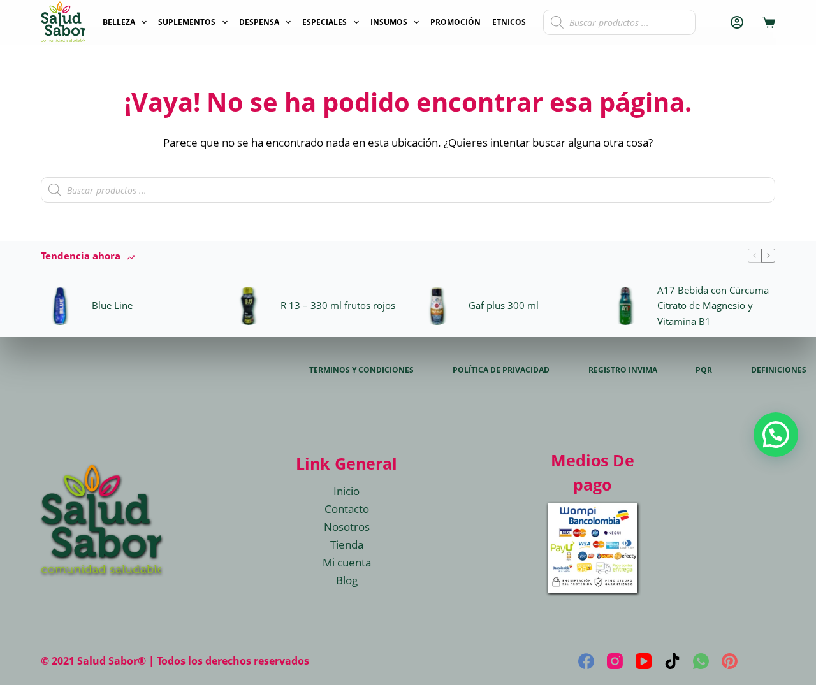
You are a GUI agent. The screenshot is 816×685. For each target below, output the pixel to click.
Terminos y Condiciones (361, 370)
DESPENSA (259, 22)
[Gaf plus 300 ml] (437, 306)
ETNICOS (509, 22)
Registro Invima (622, 370)
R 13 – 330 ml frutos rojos (337, 305)
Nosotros (347, 526)
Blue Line (112, 305)
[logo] (63, 22)
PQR (704, 370)
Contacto (346, 508)
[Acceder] (737, 22)
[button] (776, 434)
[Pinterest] (730, 661)
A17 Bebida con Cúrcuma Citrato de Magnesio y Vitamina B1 (713, 306)
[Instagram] (615, 661)
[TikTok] (672, 661)
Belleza (119, 22)
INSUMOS (388, 22)
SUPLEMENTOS (186, 22)
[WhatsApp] (701, 661)
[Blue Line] (60, 306)
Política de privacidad (501, 370)
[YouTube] (644, 661)
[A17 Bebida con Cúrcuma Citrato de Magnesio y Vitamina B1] (625, 306)
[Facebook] (586, 661)
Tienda (346, 544)
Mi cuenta (347, 562)
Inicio (346, 491)
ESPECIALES (324, 22)
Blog (347, 580)
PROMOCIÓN (455, 22)
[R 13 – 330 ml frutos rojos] (248, 306)
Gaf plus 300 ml (504, 305)
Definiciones (778, 370)
